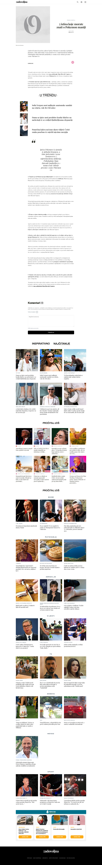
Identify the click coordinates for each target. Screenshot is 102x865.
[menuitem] (81, 2)
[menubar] (81, 2)
